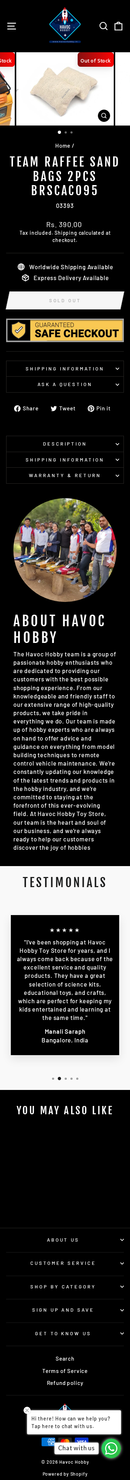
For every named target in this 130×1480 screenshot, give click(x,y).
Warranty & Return (65, 475)
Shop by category (63, 1287)
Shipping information (65, 369)
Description (65, 444)
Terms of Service (65, 1371)
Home (62, 145)
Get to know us (63, 1333)
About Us (63, 1240)
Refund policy (65, 1382)
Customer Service (63, 1263)
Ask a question (65, 384)
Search (65, 1358)
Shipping (66, 233)
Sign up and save (63, 1310)
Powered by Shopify (65, 1474)
